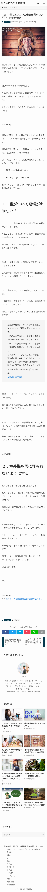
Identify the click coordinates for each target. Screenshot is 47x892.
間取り (9, 855)
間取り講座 (30, 846)
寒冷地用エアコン (15, 377)
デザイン (10, 870)
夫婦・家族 (10, 882)
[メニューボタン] (44, 3)
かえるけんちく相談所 (13, 3)
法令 (8, 858)
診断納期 (15, 846)
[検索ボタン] (38, 3)
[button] (5, 632)
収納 (8, 861)
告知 (8, 879)
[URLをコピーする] (41, 632)
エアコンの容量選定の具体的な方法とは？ (24, 599)
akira (23, 676)
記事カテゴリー (12, 849)
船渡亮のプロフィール (25, 849)
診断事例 (23, 846)
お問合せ (37, 849)
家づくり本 (39, 846)
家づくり (10, 852)
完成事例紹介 (11, 884)
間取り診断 (7, 846)
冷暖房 (17, 620)
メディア (10, 873)
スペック (7, 22)
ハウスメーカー (12, 876)
